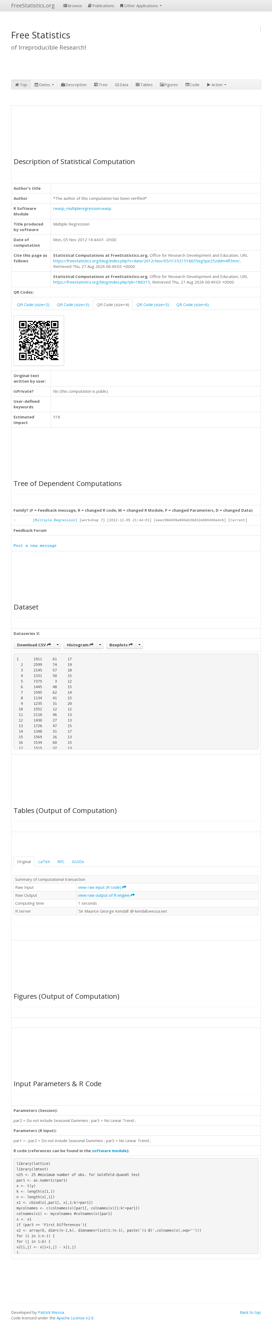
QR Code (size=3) (73, 304)
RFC (61, 861)
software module (109, 1150)
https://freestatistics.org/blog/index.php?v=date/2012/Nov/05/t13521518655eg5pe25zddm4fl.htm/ (146, 260)
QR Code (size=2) (33, 304)
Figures (171, 84)
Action (217, 84)
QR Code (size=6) (192, 304)
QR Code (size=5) (153, 304)
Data (124, 84)
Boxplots (119, 644)
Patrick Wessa (51, 1312)
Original (24, 861)
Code (194, 84)
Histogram (78, 644)
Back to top (250, 1312)
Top (23, 84)
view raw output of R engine (104, 895)
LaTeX (44, 861)
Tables (146, 84)
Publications (103, 5)
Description (76, 84)
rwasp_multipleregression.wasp (82, 208)
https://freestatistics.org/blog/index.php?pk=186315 (101, 282)
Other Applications (141, 5)
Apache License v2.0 (75, 1317)
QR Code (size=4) (113, 304)
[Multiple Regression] (55, 520)
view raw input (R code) (100, 887)
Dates (45, 84)
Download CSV (32, 644)
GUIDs (78, 861)
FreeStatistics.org (33, 5)
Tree (103, 84)
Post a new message (35, 546)
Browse (75, 5)
